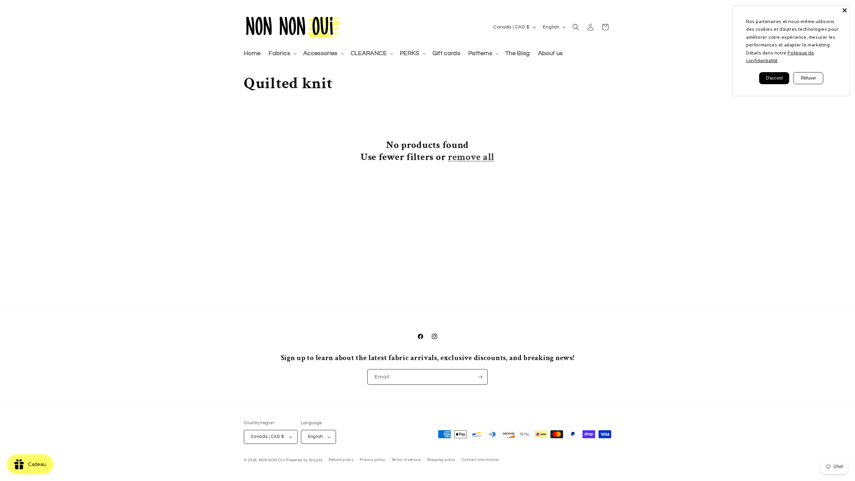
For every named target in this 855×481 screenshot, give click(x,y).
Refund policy (341, 460)
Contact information (480, 460)
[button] (282, 53)
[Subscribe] (480, 377)
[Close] (844, 10)
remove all (471, 157)
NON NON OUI (272, 460)
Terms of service (406, 460)
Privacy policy (372, 460)
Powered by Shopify (304, 460)
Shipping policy (441, 460)
